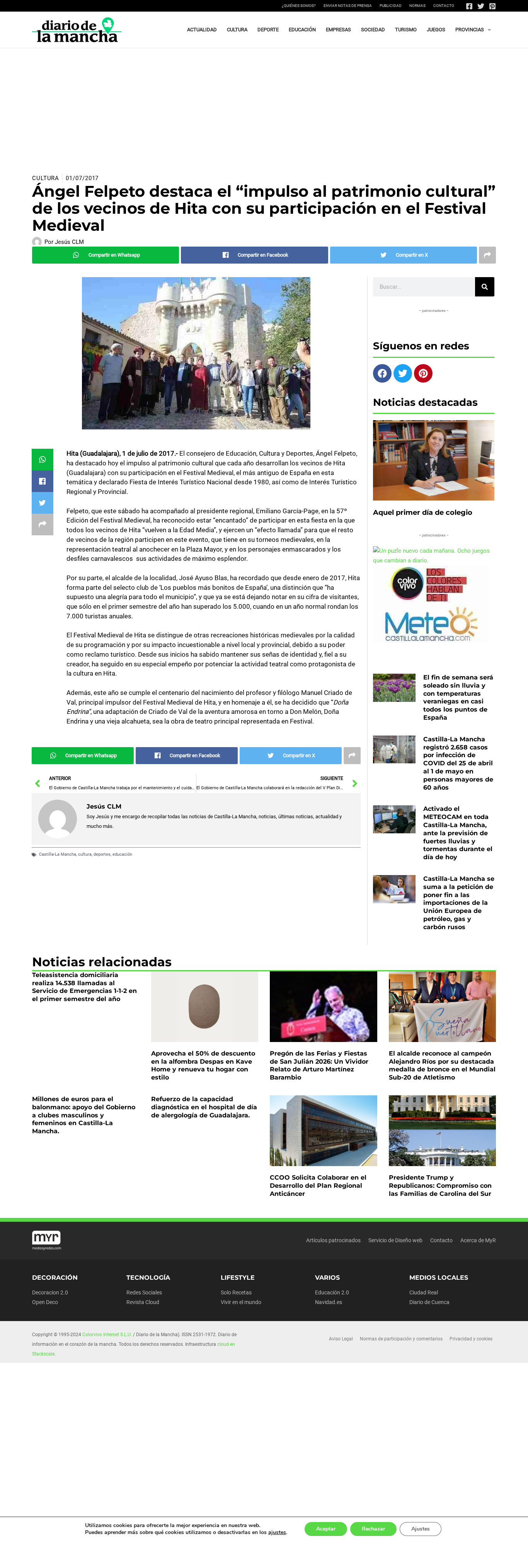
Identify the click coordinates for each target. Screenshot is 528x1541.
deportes (102, 854)
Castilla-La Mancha (57, 854)
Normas (417, 5)
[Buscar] (484, 286)
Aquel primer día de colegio (422, 512)
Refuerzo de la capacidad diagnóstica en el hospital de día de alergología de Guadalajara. (204, 1107)
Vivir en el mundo (241, 1302)
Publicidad (391, 5)
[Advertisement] (264, 106)
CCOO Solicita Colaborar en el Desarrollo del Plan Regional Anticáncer (318, 1185)
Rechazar (373, 1528)
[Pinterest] (492, 6)
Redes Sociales (144, 1292)
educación (122, 854)
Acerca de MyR (478, 1240)
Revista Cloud (142, 1302)
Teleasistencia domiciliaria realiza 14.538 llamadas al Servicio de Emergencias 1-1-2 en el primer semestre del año (84, 987)
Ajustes (420, 1528)
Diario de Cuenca (429, 1302)
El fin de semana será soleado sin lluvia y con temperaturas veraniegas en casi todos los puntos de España (458, 697)
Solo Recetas (236, 1292)
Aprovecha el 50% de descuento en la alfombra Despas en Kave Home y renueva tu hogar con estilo (203, 1065)
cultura (85, 854)
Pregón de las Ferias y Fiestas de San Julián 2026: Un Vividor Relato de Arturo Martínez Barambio (319, 1065)
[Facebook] (469, 6)
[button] (487, 29)
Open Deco (45, 1302)
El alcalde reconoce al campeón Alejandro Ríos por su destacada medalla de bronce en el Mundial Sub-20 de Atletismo (442, 1065)
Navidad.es (328, 1302)
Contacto (443, 5)
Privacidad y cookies (471, 1339)
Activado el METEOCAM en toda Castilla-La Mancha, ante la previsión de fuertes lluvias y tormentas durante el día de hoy (457, 833)
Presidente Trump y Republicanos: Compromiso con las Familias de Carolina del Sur (440, 1185)
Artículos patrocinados (333, 1240)
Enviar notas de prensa (348, 5)
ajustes (277, 1532)
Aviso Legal (341, 1339)
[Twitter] (480, 6)
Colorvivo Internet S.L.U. (107, 1334)
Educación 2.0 (332, 1292)
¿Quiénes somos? (299, 5)
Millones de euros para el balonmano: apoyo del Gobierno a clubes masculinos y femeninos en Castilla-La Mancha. (83, 1115)
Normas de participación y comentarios (401, 1339)
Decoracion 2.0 (50, 1292)
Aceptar (326, 1528)
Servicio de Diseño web (395, 1240)
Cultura (45, 178)
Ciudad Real (423, 1292)
